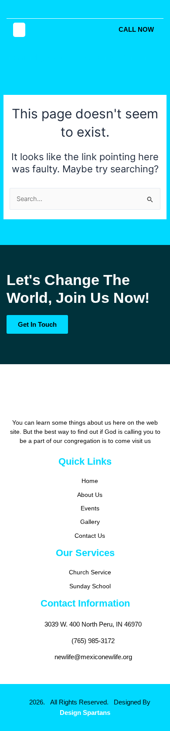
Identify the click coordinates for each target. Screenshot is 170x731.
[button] (19, 30)
